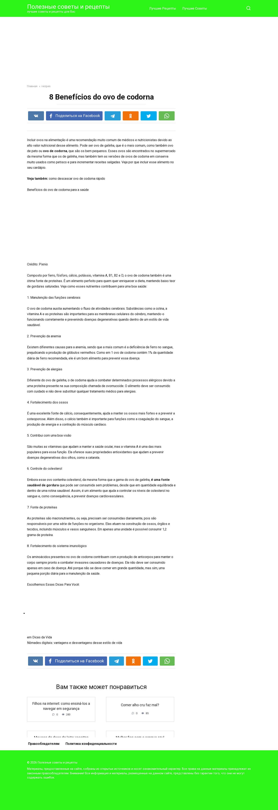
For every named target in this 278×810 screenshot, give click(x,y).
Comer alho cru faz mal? (140, 705)
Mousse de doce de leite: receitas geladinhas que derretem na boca (61, 740)
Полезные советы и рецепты (68, 6)
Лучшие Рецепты (162, 8)
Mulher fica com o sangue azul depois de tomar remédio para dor (140, 740)
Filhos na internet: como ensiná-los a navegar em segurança (61, 706)
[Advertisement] (139, 47)
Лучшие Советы (194, 8)
